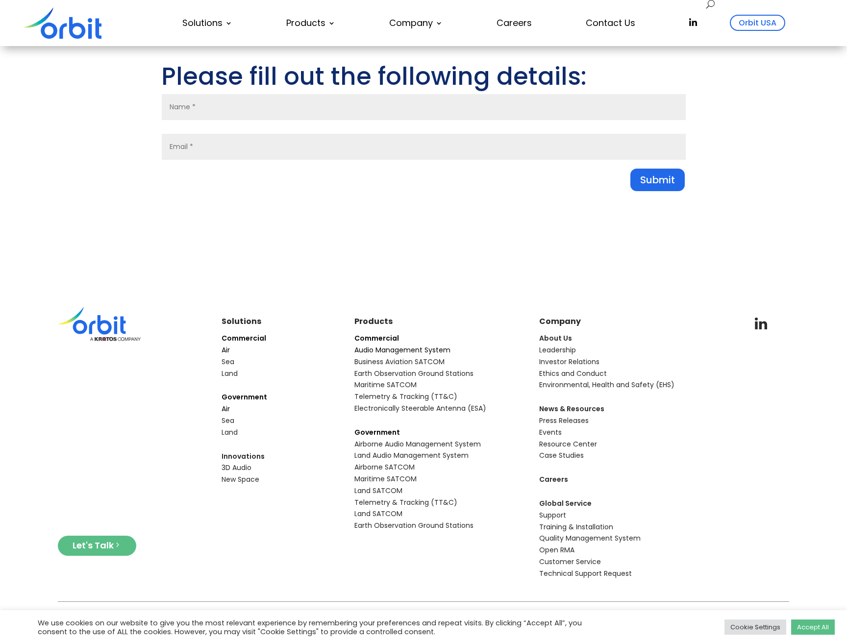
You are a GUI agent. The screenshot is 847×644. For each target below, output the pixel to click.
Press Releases (564, 420)
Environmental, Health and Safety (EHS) (606, 385)
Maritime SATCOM (385, 385)
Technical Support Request (585, 573)
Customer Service (570, 562)
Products (305, 23)
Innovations (243, 456)
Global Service (565, 503)
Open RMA (556, 550)
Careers (514, 23)
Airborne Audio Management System (417, 444)
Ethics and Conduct (573, 373)
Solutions (202, 23)
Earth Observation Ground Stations (413, 373)
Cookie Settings (755, 627)
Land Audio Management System (411, 455)
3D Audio (236, 467)
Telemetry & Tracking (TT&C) (405, 396)
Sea (228, 362)
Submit (657, 180)
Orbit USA (757, 22)
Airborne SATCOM (384, 467)
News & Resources (571, 409)
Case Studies (561, 455)
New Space (240, 479)
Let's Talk (93, 545)
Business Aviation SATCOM (399, 362)
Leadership (557, 350)
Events (550, 432)
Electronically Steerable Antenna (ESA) (420, 408)
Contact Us (610, 23)
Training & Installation (576, 527)
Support (552, 515)
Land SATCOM (378, 490)
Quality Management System (590, 538)
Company (411, 23)
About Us (555, 338)
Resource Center (568, 444)
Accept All (813, 627)
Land (230, 373)
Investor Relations (569, 362)
